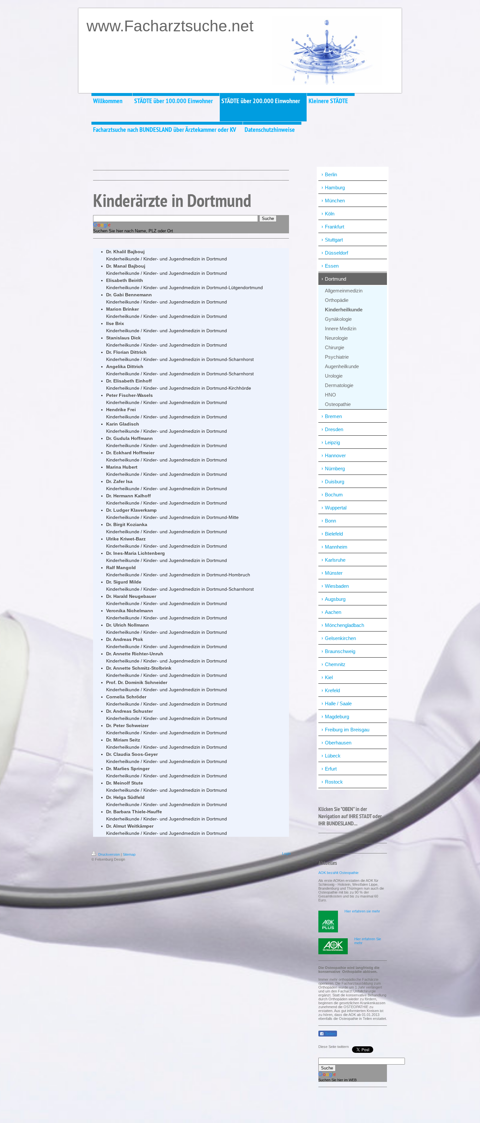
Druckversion (109, 854)
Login (286, 853)
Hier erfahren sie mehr (362, 911)
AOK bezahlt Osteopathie (338, 873)
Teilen (330, 1034)
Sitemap (129, 854)
